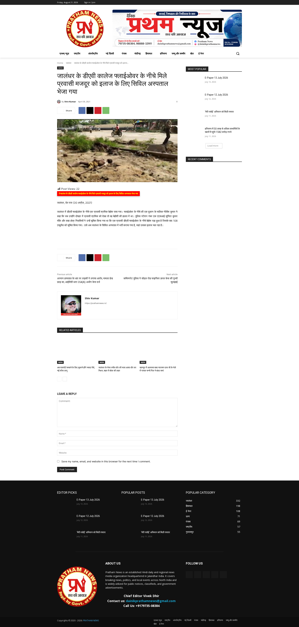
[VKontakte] (223, 574)
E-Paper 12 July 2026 (216, 94)
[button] (238, 53)
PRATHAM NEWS (91, 620)
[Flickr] (206, 574)
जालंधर (68, 62)
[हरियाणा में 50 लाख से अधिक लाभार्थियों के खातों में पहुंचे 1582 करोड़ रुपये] (194, 133)
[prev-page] (59, 379)
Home (60, 62)
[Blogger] (189, 574)
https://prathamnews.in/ (96, 303)
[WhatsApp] (105, 110)
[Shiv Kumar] (59, 101)
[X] (90, 110)
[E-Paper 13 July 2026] (194, 82)
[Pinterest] (97, 110)
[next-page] (65, 379)
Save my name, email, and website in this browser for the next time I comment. (106, 461)
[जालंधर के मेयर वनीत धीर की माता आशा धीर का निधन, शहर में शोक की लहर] (117, 350)
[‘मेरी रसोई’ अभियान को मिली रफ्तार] (194, 116)
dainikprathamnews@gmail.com (151, 601)
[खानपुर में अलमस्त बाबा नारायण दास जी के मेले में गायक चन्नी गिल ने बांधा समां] (159, 350)
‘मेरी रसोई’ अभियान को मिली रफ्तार (219, 111)
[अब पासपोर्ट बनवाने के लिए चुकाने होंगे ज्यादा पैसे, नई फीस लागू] (76, 350)
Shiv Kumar (70, 101)
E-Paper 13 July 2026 (216, 77)
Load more (212, 145)
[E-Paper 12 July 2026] (194, 99)
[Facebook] (82, 110)
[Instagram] (214, 574)
